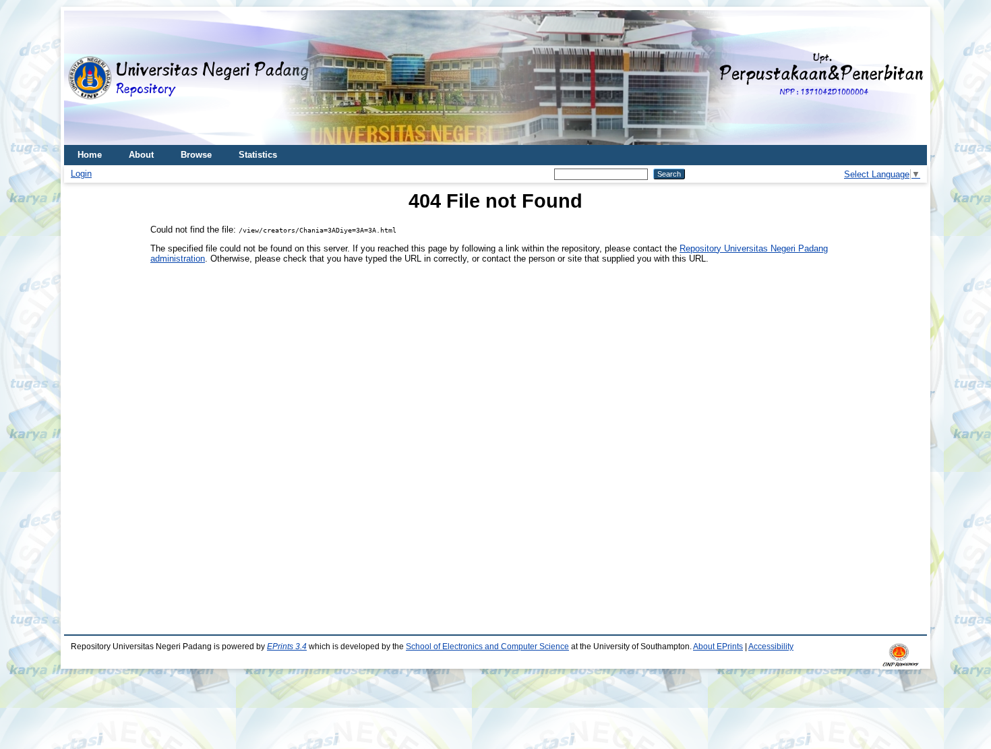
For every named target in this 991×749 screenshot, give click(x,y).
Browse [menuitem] (196, 155)
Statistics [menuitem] (258, 155)
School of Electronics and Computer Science (487, 646)
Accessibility (770, 646)
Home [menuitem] (90, 155)
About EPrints (718, 646)
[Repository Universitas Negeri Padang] (84, 78)
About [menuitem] (141, 155)
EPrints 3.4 (287, 646)
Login (81, 174)
